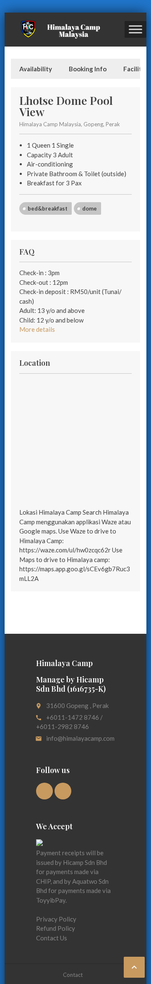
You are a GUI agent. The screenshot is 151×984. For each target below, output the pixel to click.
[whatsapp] (44, 791)
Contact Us (51, 938)
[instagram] (63, 791)
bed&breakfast (48, 208)
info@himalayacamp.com (80, 738)
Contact (73, 974)
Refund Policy (55, 928)
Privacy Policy (56, 919)
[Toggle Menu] (135, 30)
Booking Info (88, 69)
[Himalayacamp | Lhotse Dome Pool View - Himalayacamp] (58, 29)
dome (89, 208)
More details (37, 329)
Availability (35, 69)
